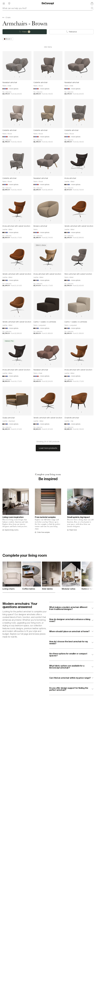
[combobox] (48, 8)
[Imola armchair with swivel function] (17, 209)
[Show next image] (19, 76)
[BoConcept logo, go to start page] (48, 3)
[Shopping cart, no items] (92, 3)
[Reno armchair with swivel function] (79, 257)
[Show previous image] (14, 76)
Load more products (48, 448)
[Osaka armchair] (17, 400)
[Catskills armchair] (48, 65)
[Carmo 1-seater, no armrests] (48, 305)
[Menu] (3, 3)
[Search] (92, 8)
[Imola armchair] (79, 161)
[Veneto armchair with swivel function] (79, 209)
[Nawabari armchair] (17, 65)
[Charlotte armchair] (79, 400)
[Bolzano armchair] (48, 209)
